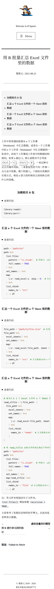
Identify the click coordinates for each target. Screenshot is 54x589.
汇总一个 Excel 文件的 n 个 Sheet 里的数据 (27, 116)
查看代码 (9, 201)
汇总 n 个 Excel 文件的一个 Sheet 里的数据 (27, 106)
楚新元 (21, 583)
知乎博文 (33, 513)
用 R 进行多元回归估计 (13, 530)
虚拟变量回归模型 (40, 524)
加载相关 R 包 (14, 97)
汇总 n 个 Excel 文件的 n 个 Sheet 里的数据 (27, 126)
